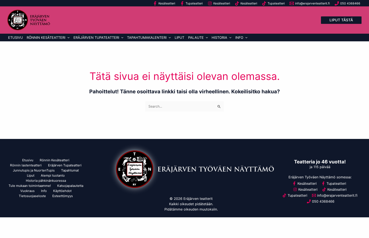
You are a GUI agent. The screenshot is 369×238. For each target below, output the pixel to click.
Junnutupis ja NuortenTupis (34, 170)
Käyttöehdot (62, 191)
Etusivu (15, 37)
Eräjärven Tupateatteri (96, 37)
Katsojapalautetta (70, 186)
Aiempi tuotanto (53, 175)
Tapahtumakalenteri (147, 37)
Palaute (196, 37)
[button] (341, 20)
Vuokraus (27, 191)
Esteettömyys (62, 196)
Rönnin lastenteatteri (26, 165)
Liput (179, 37)
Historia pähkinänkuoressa (46, 181)
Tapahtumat (70, 170)
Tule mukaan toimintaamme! (30, 186)
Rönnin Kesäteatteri (46, 37)
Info (239, 37)
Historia (219, 37)
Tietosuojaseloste (32, 196)
